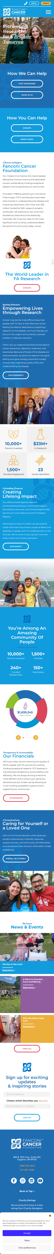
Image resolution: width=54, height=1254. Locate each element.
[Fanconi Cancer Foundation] (15, 12)
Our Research (15, 375)
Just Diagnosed (27, 83)
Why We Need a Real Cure (33, 1019)
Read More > (8, 970)
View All (27, 1048)
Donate (46, 3)
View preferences (27, 1247)
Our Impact (16, 546)
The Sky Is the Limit (12, 964)
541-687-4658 (27, 1170)
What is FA (27, 95)
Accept (27, 1233)
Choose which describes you (27, 1100)
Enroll (34, 3)
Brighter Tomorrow (17, 39)
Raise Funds (27, 139)
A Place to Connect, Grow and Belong (33, 980)
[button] (50, 1215)
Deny (27, 1240)
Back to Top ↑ (27, 1191)
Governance (16, 798)
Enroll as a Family (16, 858)
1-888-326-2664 (27, 1165)
